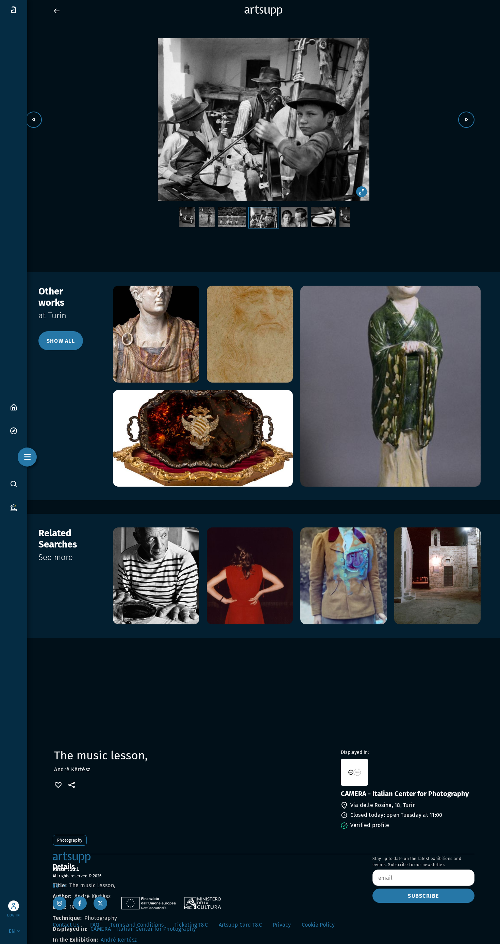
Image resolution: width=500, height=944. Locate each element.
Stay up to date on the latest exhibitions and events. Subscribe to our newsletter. (416, 861)
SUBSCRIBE (423, 896)
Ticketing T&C (191, 925)
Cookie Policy (318, 925)
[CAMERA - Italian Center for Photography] (407, 772)
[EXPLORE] (13, 430)
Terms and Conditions (137, 925)
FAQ (94, 925)
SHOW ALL (61, 341)
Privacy (282, 925)
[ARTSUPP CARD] (13, 507)
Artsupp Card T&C (240, 925)
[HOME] (13, 406)
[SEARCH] (13, 483)
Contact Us (66, 925)
